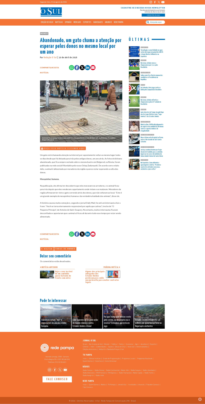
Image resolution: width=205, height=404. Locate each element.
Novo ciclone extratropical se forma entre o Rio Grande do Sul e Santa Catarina (152, 140)
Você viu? (131, 347)
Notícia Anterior (50, 267)
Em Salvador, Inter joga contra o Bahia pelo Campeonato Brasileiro (151, 89)
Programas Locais (128, 358)
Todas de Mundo (65, 249)
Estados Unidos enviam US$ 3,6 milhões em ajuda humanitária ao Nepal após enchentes (148, 323)
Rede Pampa (118, 22)
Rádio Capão (137, 373)
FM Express (112, 373)
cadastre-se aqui (153, 15)
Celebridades (101, 347)
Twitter (158, 2)
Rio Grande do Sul (95, 344)
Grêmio (85, 347)
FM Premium (101, 373)
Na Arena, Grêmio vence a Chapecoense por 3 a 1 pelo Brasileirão (149, 65)
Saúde (110, 347)
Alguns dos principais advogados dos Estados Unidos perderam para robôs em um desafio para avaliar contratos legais (102, 277)
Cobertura (98, 361)
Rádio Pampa (87, 370)
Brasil (85, 344)
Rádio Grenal (99, 370)
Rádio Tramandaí (125, 373)
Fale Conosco (57, 379)
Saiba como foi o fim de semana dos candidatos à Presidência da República (152, 77)
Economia (129, 344)
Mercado (77, 22)
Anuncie (108, 22)
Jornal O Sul (51, 12)
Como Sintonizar (111, 361)
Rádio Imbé (100, 375)
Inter (92, 347)
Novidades (132, 384)
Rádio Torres (149, 373)
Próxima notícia (111, 267)
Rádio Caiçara (136, 370)
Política (114, 344)
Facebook (154, 2)
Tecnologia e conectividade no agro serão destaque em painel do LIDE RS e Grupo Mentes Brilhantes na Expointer (152, 53)
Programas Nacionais (144, 358)
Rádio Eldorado (88, 373)
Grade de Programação (111, 358)
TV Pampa (111, 384)
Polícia (121, 344)
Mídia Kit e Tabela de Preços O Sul (111, 349)
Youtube (163, 2)
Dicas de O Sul (120, 347)
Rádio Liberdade (149, 370)
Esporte (153, 344)
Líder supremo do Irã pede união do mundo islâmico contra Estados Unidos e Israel (85, 323)
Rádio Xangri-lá (88, 375)
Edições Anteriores (90, 349)
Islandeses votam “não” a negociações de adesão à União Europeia (54, 323)
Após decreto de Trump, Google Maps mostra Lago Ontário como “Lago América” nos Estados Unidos (152, 114)
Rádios (103, 384)
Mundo (44, 33)
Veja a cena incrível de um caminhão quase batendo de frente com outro (63, 275)
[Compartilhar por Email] (92, 67)
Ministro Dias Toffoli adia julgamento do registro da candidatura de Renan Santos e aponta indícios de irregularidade (152, 128)
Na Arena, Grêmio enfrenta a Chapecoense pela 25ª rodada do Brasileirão (151, 102)
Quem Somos (88, 361)
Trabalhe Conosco (152, 384)
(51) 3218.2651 (60, 362)
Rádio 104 (124, 370)
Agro (136, 344)
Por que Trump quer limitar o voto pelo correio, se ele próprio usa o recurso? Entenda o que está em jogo (117, 321)
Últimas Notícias (95, 358)
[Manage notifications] (200, 399)
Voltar (48, 249)
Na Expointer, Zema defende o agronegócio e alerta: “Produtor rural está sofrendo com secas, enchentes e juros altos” (151, 166)
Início (85, 358)
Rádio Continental (112, 370)
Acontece (144, 344)
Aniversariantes (142, 347)
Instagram (150, 2)
